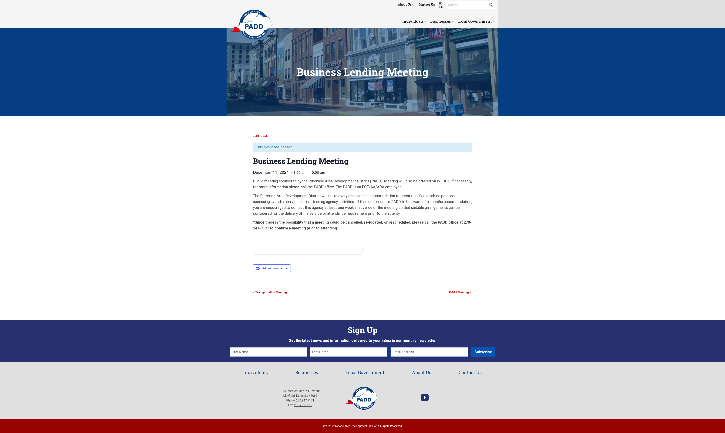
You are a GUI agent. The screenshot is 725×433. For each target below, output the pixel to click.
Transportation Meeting (270, 292)
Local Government (474, 21)
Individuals (413, 21)
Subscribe (483, 352)
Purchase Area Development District (252, 24)
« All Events (260, 136)
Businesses (440, 21)
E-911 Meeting (460, 292)
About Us (405, 4)
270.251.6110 (303, 405)
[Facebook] (425, 400)
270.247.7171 (305, 400)
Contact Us (426, 4)
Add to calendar (272, 268)
